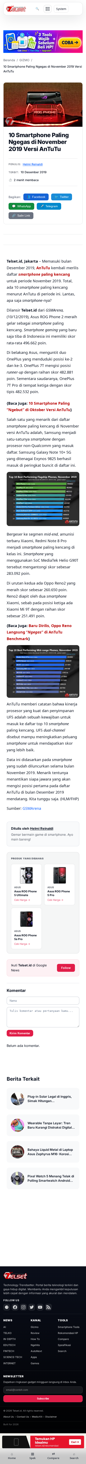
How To (35, 1339)
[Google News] (6, 1307)
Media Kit (37, 1416)
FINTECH (8, 1351)
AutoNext (36, 1351)
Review (35, 1333)
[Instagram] (23, 1307)
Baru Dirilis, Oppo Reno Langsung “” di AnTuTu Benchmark (39, 632)
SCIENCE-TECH (12, 1357)
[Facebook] (15, 1307)
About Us (8, 1416)
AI (4, 1327)
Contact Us (23, 1416)
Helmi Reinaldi (33, 164)
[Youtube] (40, 1307)
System (61, 9)
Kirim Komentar (20, 1033)
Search (62, 1351)
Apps (34, 1357)
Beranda (9, 60)
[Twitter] (31, 1307)
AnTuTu (43, 267)
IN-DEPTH (9, 1339)
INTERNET (9, 1363)
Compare (63, 1339)
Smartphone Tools (68, 1327)
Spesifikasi (64, 1345)
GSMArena (32, 808)
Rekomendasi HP (68, 1333)
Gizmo (34, 1327)
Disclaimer (51, 1416)
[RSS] (48, 1307)
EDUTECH (9, 1345)
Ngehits (35, 1345)
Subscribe (43, 1398)
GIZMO (24, 60)
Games (35, 1363)
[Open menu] (47, 9)
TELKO (7, 1333)
